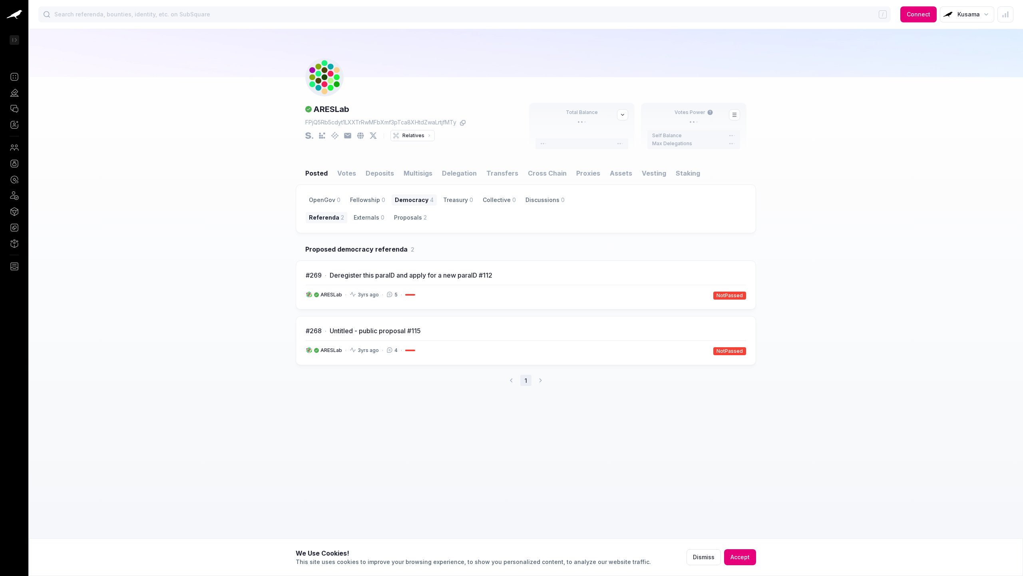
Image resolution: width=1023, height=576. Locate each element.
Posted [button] (316, 173)
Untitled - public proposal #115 (375, 331)
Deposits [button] (380, 173)
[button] (14, 77)
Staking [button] (688, 173)
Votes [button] (346, 173)
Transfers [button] (502, 173)
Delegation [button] (459, 173)
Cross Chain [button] (547, 173)
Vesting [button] (654, 173)
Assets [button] (621, 173)
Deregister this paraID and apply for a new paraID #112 (411, 275)
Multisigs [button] (418, 173)
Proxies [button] (588, 173)
